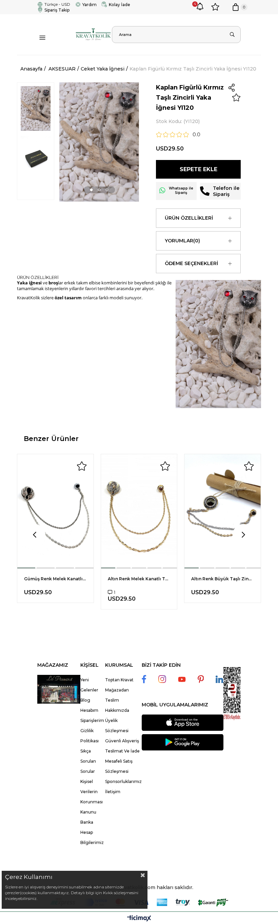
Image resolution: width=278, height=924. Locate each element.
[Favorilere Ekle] (236, 98)
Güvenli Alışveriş (122, 740)
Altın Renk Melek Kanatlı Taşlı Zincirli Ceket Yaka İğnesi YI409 (139, 578)
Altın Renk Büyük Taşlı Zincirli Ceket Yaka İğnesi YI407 (222, 578)
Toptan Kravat (119, 679)
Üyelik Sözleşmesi (116, 725)
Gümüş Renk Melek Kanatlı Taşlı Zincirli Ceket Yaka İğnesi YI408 (55, 578)
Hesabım (89, 710)
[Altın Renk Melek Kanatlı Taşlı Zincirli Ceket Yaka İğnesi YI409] (139, 511)
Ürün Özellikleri (189, 218)
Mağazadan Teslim (117, 695)
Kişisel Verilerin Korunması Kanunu (91, 797)
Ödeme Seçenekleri (191, 263)
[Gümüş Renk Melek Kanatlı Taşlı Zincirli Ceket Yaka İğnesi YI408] (55, 511)
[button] (91, 190)
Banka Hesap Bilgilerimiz (92, 832)
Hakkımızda (117, 710)
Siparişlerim (92, 720)
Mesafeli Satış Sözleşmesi (119, 766)
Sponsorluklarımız (123, 781)
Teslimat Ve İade (122, 751)
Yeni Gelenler (89, 684)
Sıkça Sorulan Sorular (88, 761)
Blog (85, 700)
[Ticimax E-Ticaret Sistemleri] (139, 918)
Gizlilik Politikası (89, 735)
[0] (236, 7)
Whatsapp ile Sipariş (181, 190)
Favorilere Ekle (82, 466)
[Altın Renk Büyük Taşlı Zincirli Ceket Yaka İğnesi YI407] (222, 511)
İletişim (112, 791)
